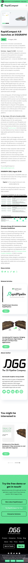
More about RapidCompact (14, 502)
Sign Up (20, 546)
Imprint (21, 542)
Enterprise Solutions (14, 514)
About (6, 542)
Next (17, 462)
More (5, 311)
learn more (23, 1)
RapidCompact (12, 128)
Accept (7, 560)
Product (4, 538)
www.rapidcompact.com (7, 168)
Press (16, 542)
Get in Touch (9, 546)
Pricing (19, 538)
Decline (13, 560)
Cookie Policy (20, 560)
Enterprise (12, 538)
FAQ (11, 542)
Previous (10, 462)
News (3, 39)
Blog (24, 538)
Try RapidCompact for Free (14, 508)
